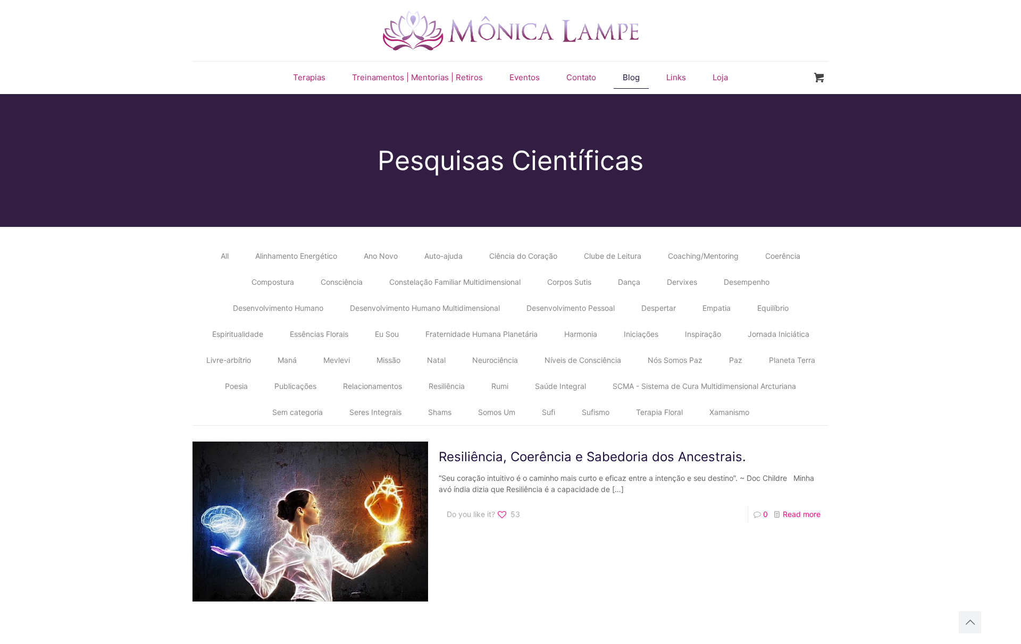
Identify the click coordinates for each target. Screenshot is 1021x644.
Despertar (658, 307)
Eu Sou (387, 333)
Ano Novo (381, 255)
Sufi (548, 412)
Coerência (782, 255)
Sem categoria (297, 412)
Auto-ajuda (443, 255)
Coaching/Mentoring (703, 255)
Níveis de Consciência (583, 360)
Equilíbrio (773, 307)
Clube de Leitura (612, 255)
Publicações (295, 386)
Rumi (499, 386)
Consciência (342, 281)
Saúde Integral (560, 386)
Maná (287, 360)
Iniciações (641, 333)
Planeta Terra (792, 360)
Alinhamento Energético (296, 255)
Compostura (273, 281)
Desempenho (746, 281)
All (225, 255)
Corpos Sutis (569, 281)
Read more (802, 514)
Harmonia (580, 333)
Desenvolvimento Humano (278, 307)
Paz (735, 360)
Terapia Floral (659, 412)
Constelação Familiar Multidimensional (455, 281)
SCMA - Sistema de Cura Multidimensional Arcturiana (704, 386)
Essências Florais (319, 333)
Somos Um (496, 412)
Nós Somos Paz (675, 360)
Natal (436, 360)
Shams (439, 412)
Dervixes (682, 281)
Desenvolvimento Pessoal (570, 307)
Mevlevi (336, 360)
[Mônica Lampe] (510, 30)
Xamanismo (729, 412)
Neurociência (495, 360)
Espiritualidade (237, 333)
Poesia (236, 386)
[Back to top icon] (970, 622)
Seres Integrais (375, 412)
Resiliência (447, 386)
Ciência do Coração (523, 255)
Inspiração (703, 333)
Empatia (716, 307)
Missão (388, 360)
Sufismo (595, 412)
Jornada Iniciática (778, 333)
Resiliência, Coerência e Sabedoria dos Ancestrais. (592, 456)
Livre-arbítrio (228, 360)
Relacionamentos (372, 386)
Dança (629, 281)
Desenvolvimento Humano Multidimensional (425, 307)
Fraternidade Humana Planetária (481, 333)
